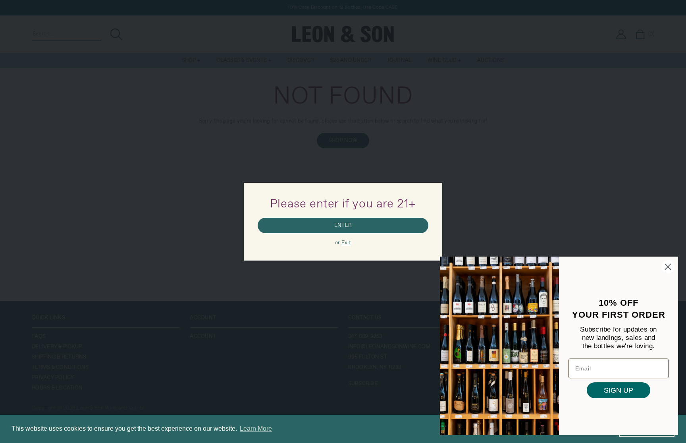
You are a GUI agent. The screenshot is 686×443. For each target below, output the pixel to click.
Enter (343, 225)
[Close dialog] (668, 267)
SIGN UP (618, 390)
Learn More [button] (256, 428)
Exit (346, 243)
